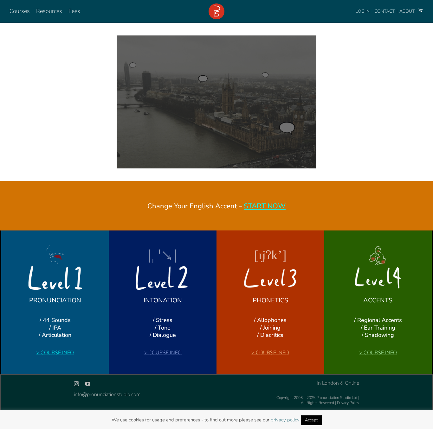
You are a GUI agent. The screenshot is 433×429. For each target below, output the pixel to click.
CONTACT (385, 11)
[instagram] (76, 383)
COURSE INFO (57, 352)
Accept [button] (311, 420)
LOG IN (363, 11)
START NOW (265, 206)
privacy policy (285, 420)
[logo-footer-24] (216, 6)
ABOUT (407, 11)
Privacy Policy (348, 402)
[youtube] (87, 383)
